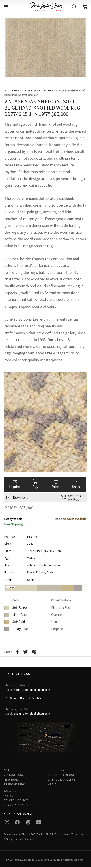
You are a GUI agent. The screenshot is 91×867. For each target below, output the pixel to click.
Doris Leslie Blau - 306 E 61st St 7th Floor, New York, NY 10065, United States (43, 836)
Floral (30, 572)
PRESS (8, 796)
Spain (30, 580)
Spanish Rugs (45, 90)
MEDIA (52, 784)
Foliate (40, 572)
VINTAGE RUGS (14, 775)
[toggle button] (6, 7)
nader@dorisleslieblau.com (32, 690)
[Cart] (84, 6)
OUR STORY (56, 770)
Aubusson (54, 565)
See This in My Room (76, 497)
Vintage (32, 558)
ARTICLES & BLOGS (61, 775)
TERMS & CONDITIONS (20, 805)
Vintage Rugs (29, 90)
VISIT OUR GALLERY (62, 779)
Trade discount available (71, 519)
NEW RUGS (11, 779)
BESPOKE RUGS (15, 784)
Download (20, 497)
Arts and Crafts (37, 565)
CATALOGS (11, 791)
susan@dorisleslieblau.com (32, 714)
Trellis (50, 572)
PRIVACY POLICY (16, 800)
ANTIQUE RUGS (14, 770)
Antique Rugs (11, 90)
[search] (74, 6)
